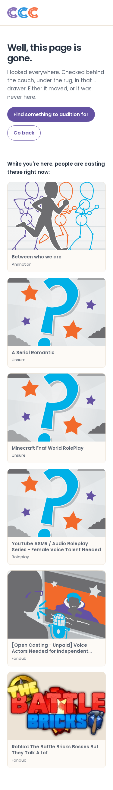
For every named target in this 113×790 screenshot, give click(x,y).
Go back (24, 132)
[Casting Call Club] (56, 12)
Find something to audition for (51, 114)
